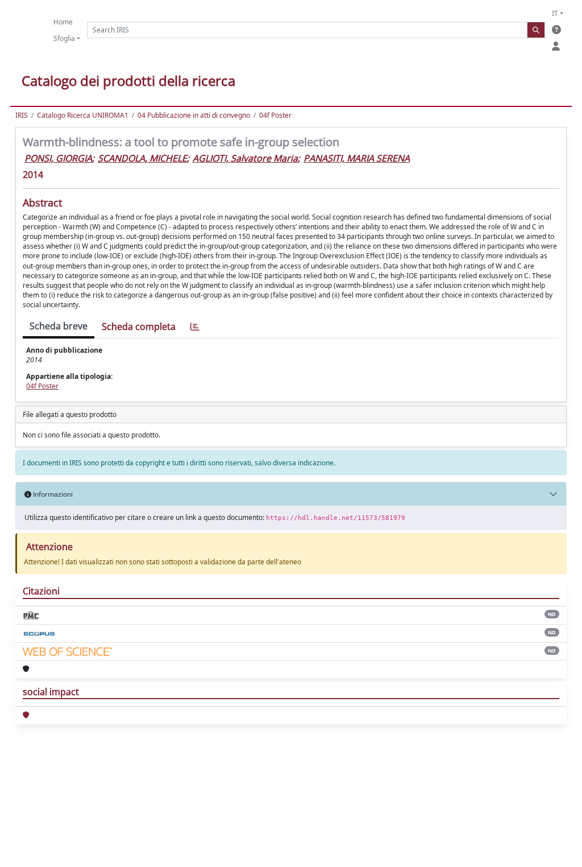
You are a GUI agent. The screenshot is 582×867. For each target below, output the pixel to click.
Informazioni (52, 494)
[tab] (195, 326)
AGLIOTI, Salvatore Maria (245, 158)
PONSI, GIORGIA (58, 158)
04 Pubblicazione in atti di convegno (194, 115)
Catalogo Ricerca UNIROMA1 (82, 115)
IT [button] (555, 13)
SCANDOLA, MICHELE (142, 158)
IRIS (21, 115)
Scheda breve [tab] (59, 326)
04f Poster (275, 115)
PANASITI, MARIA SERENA (357, 158)
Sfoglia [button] (64, 38)
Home (63, 22)
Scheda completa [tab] (139, 326)
